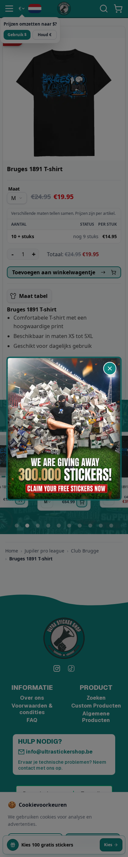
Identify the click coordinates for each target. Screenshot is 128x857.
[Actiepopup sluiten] (110, 368)
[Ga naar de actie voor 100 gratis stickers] (64, 428)
